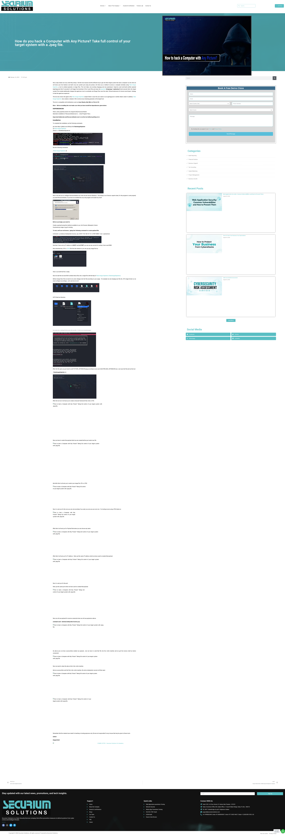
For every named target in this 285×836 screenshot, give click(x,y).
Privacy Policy (217, 129)
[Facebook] (3, 825)
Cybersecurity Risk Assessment (230, 277)
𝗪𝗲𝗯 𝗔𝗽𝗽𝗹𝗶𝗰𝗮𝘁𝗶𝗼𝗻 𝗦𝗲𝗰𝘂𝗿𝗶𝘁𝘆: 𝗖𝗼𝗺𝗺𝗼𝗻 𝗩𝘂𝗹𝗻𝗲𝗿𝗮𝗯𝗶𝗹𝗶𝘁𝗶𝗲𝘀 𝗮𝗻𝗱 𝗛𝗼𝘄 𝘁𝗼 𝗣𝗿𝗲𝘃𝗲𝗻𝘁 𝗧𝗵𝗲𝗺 (243, 194)
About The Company (113, 6)
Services (102, 6)
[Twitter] (10, 825)
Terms (210, 129)
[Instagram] (7, 825)
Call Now (280, 6)
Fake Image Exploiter (78, 96)
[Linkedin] (14, 825)
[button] (230, 320)
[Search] (274, 78)
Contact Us (148, 6)
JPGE (68, 248)
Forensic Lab (140, 6)
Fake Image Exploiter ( (102, 275)
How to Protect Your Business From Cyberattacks (234, 235)
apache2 (103, 89)
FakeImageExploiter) (115, 275)
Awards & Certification (128, 6)
